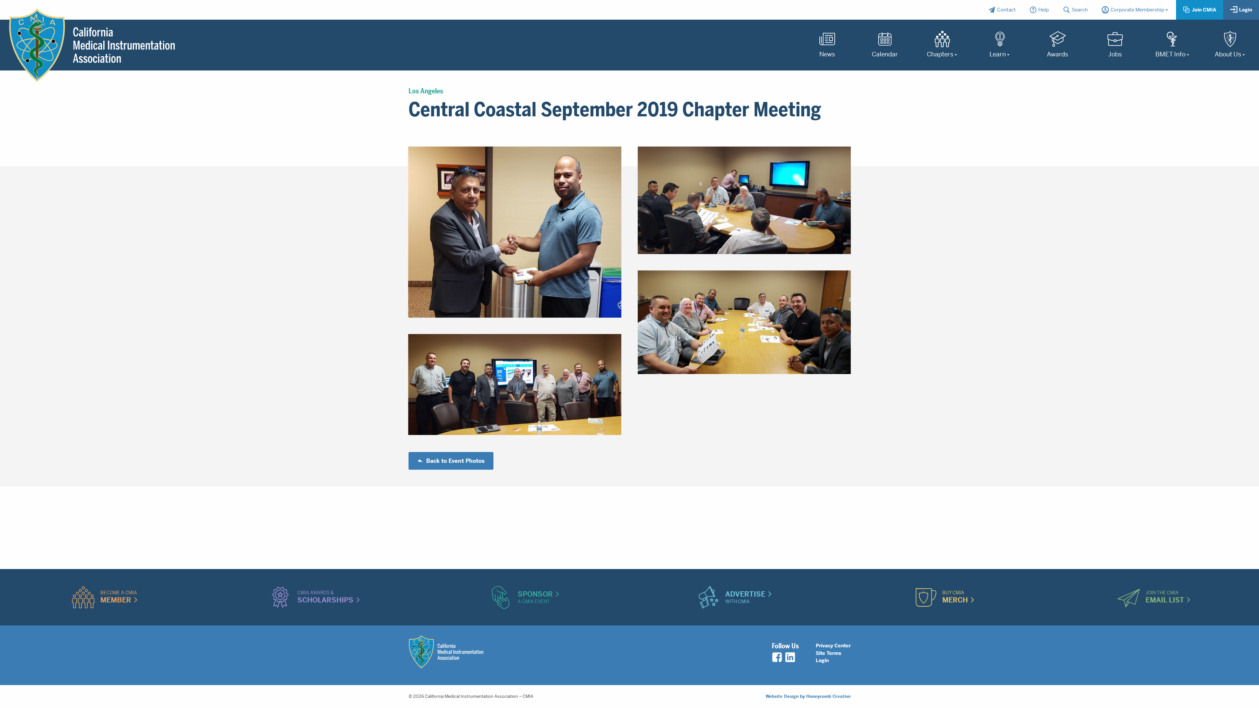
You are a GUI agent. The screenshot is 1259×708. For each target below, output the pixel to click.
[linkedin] (790, 657)
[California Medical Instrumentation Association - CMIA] (92, 45)
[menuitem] (1002, 10)
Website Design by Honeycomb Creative (808, 696)
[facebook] (777, 657)
